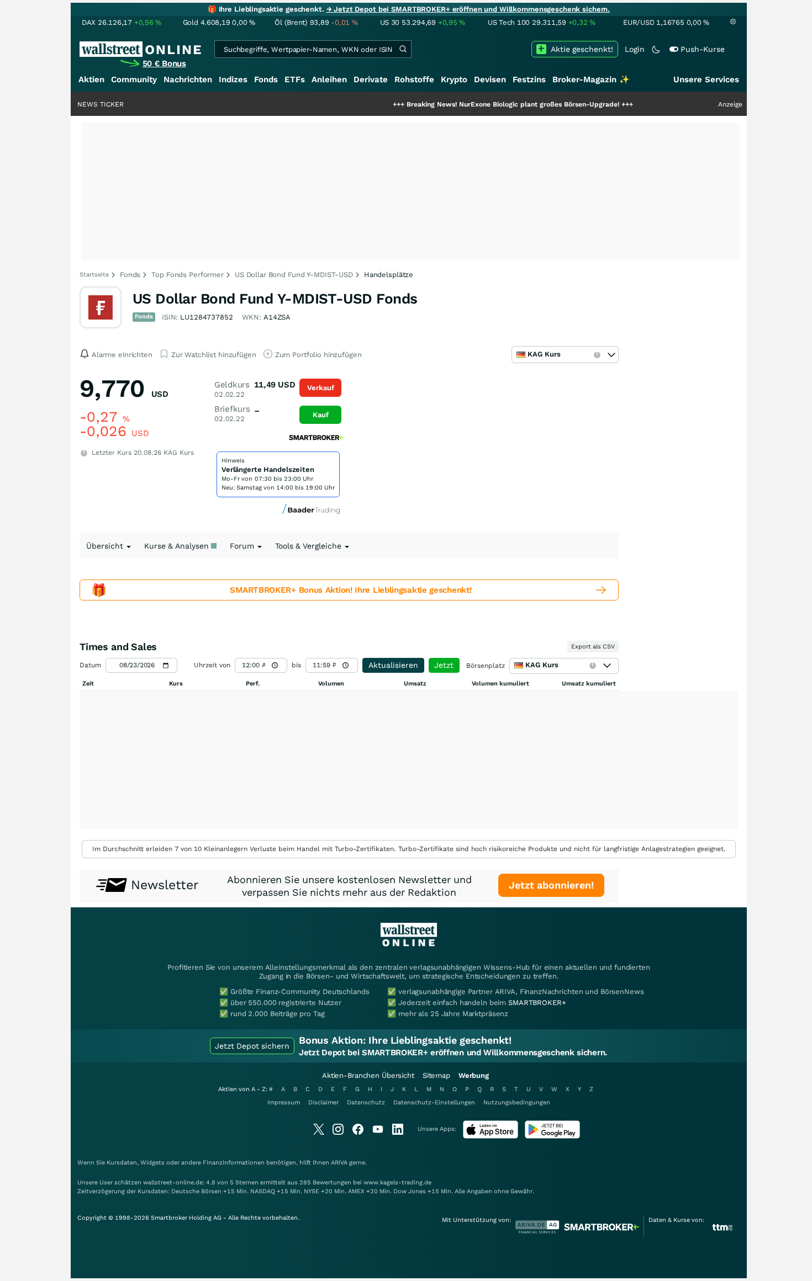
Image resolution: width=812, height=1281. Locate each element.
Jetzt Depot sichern (252, 1045)
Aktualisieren (393, 665)
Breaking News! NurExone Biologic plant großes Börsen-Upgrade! (481, 104)
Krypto (454, 79)
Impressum (283, 1102)
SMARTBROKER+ (537, 1002)
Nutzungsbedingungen (516, 1102)
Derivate (371, 79)
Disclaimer (323, 1102)
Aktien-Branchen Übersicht (368, 1075)
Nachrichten (188, 79)
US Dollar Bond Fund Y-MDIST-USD (294, 274)
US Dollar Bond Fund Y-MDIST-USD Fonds (275, 298)
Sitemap (436, 1075)
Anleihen (329, 79)
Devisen (490, 79)
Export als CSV (593, 646)
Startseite (94, 274)
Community (134, 79)
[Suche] (402, 49)
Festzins (529, 79)
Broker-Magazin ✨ (591, 79)
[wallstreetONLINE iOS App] (490, 1136)
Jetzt (444, 665)
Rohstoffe (414, 79)
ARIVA (339, 1162)
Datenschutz (366, 1102)
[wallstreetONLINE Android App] (552, 1136)
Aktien (91, 79)
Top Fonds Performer (187, 274)
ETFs (294, 79)
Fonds (266, 79)
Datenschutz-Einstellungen (434, 1102)
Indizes (233, 79)
